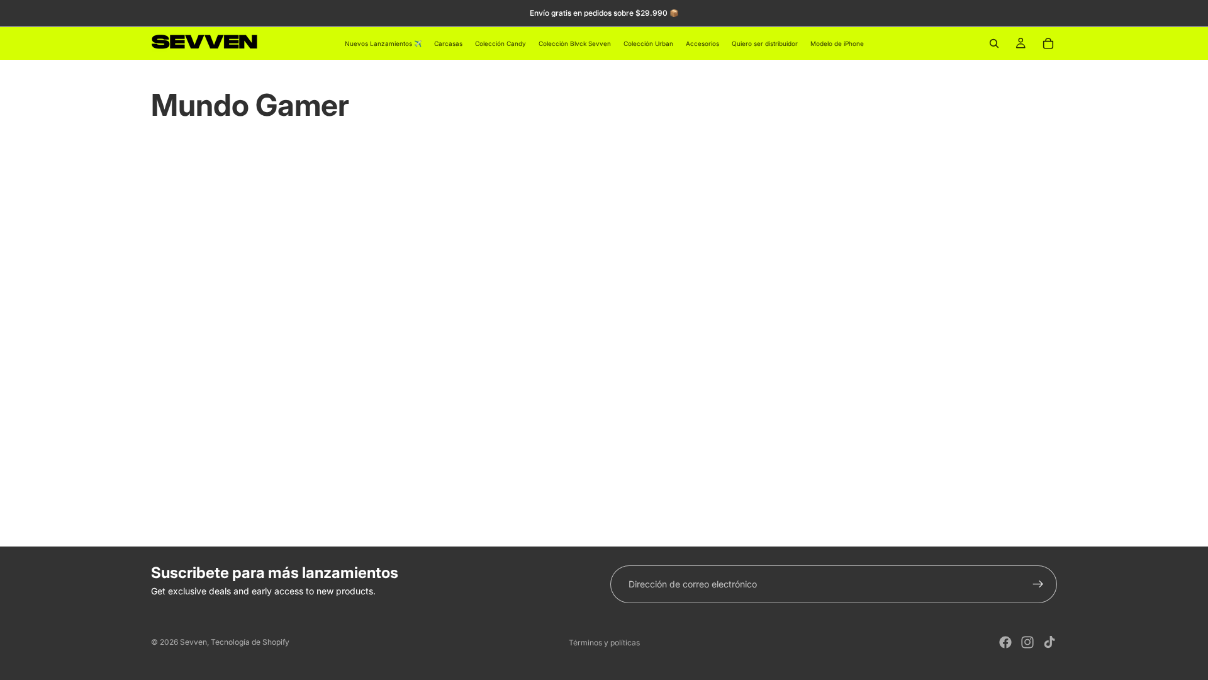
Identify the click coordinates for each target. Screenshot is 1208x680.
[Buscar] (994, 43)
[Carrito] (1048, 43)
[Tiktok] (1049, 642)
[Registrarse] (1038, 584)
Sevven (193, 642)
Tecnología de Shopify (250, 642)
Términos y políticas (604, 642)
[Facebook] (1005, 642)
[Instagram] (1027, 642)
